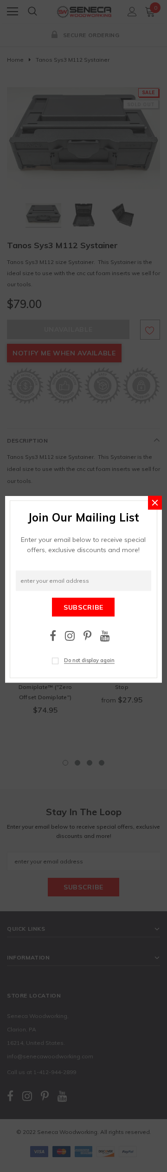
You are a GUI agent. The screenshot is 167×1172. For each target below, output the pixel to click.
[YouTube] (105, 635)
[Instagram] (70, 635)
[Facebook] (53, 635)
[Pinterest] (87, 635)
